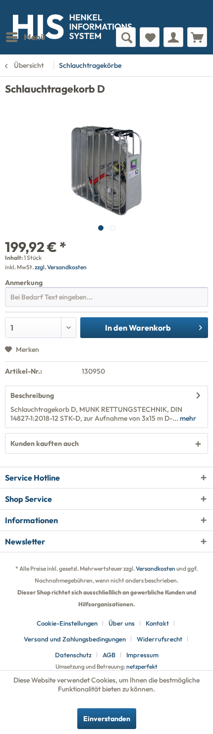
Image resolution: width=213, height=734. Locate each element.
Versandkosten (155, 568)
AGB (109, 655)
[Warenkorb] (197, 37)
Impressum (142, 655)
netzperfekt (142, 666)
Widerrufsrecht (159, 639)
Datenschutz (73, 655)
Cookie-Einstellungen (67, 623)
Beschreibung (32, 395)
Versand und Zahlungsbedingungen (75, 639)
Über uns (121, 623)
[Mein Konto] (173, 37)
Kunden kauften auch (44, 443)
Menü (34, 37)
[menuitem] (25, 37)
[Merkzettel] (150, 37)
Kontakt (157, 623)
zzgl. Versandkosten (61, 267)
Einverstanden (106, 718)
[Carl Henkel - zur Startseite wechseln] (55, 13)
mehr (187, 418)
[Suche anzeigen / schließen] (126, 37)
